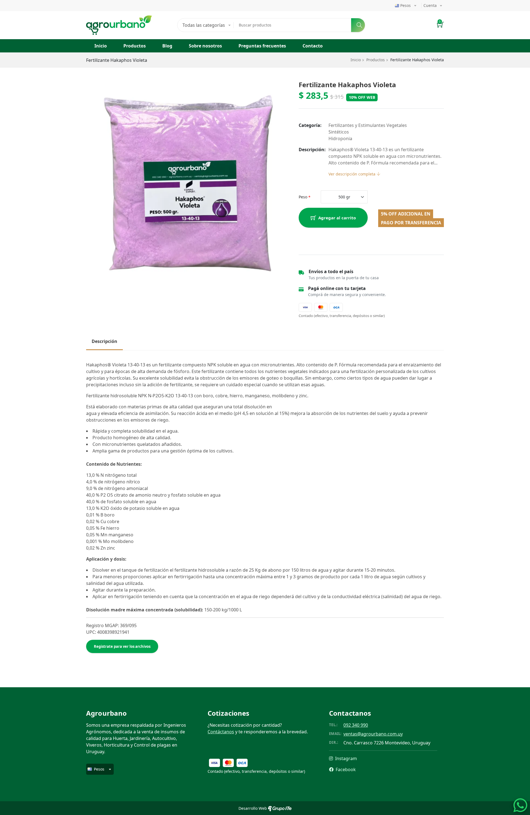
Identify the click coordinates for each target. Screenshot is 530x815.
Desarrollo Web (253, 808)
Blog (167, 46)
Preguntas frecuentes (262, 46)
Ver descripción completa (352, 174)
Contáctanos (221, 732)
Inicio (100, 46)
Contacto (313, 46)
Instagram (345, 758)
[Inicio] (119, 19)
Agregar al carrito (337, 217)
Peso (303, 196)
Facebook (345, 769)
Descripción (104, 341)
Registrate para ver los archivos (122, 646)
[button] (440, 25)
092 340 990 (355, 725)
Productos (134, 46)
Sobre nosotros (205, 46)
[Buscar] (358, 25)
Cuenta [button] (430, 5)
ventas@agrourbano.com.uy (373, 734)
